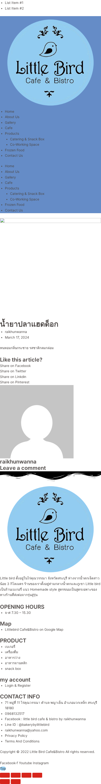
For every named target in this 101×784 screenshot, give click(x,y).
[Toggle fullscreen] (16, 775)
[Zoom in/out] (5, 775)
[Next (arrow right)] (16, 781)
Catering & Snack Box (27, 139)
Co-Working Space (24, 144)
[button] (50, 366)
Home (9, 111)
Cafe (9, 128)
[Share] (26, 775)
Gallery (10, 122)
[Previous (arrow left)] (5, 781)
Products (12, 133)
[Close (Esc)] (37, 775)
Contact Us (14, 155)
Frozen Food (14, 150)
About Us (12, 117)
